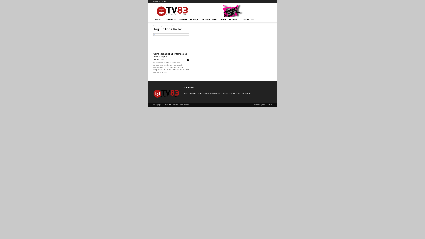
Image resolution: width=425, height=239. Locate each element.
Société (223, 20)
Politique (194, 20)
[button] (269, 20)
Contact (269, 105)
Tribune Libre (248, 20)
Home (155, 26)
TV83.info (156, 59)
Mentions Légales (259, 105)
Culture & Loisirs (209, 20)
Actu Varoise (170, 20)
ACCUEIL (158, 20)
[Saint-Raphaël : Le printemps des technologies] (171, 42)
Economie (183, 20)
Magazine (233, 20)
